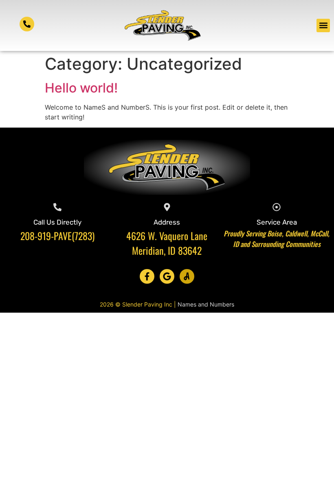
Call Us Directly (57, 222)
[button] (323, 25)
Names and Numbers (206, 304)
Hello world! (81, 88)
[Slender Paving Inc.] (187, 276)
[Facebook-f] (147, 276)
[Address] (167, 207)
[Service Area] (276, 207)
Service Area (277, 222)
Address (167, 222)
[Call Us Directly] (57, 207)
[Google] (167, 276)
